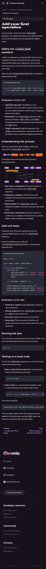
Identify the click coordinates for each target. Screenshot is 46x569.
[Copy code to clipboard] (41, 88)
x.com (8, 461)
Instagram (10, 475)
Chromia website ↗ (11, 548)
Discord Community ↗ (12, 531)
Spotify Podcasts (13, 482)
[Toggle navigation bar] (3, 3)
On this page (8, 19)
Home (4, 10)
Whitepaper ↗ (8, 551)
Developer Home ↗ (10, 517)
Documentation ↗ (10, 510)
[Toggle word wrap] (38, 88)
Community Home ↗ (11, 534)
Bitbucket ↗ (8, 514)
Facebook (10, 468)
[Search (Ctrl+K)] (42, 3)
